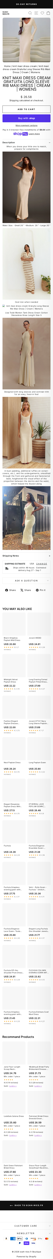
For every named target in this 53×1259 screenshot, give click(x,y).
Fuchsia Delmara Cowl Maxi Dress (39, 1013)
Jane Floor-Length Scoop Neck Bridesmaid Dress (12, 1068)
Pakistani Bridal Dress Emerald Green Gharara (38, 1117)
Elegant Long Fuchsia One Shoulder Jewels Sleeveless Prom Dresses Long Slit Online (38, 930)
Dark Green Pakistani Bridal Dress (13, 1166)
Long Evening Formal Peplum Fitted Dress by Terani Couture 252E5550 (38, 680)
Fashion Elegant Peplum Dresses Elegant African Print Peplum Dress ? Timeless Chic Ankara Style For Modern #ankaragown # (13, 722)
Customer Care (25, 1226)
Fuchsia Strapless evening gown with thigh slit (12, 888)
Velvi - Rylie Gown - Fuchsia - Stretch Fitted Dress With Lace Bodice (39, 888)
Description (9, 142)
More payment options (27, 125)
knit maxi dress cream (25, 66)
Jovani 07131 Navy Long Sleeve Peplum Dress (38, 722)
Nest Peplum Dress (12, 762)
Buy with (26, 118)
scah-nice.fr (6, 13)
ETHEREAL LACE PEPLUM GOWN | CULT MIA (36, 805)
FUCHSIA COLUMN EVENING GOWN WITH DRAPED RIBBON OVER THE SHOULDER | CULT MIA (39, 971)
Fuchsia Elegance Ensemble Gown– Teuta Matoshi (36, 847)
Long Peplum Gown (37, 762)
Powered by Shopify (26, 1256)
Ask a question (26, 580)
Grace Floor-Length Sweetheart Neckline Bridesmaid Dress (38, 1166)
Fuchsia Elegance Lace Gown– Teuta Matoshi (12, 930)
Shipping (14, 100)
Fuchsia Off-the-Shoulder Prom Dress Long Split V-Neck (13, 971)
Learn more (34, 134)
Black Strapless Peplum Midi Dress (12, 639)
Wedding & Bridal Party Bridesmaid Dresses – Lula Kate (39, 1068)
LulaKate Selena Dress (14, 1116)
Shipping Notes (11, 555)
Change (41, 564)
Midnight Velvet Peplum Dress (11, 680)
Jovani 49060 (35, 638)
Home (7, 66)
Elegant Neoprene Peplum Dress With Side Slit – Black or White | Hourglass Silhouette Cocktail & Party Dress (13, 805)
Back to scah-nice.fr (28, 1205)
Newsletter (26, 1233)
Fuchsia (7, 846)
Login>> (13, 1086)
